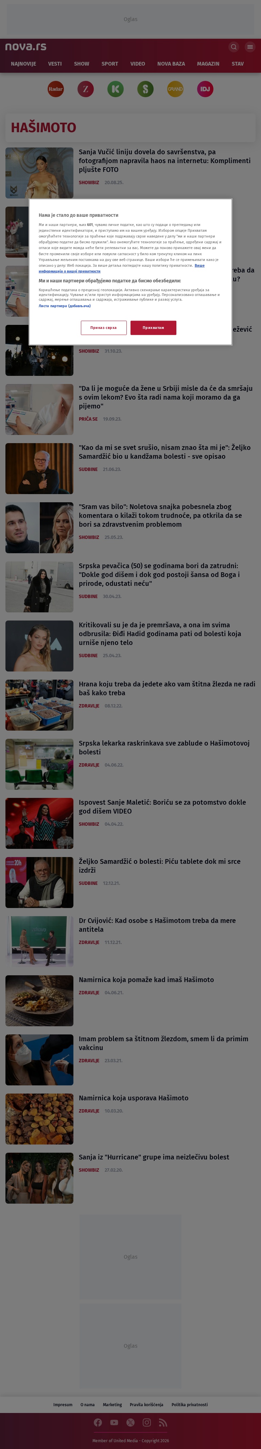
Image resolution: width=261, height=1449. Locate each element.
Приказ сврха (103, 327)
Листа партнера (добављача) (65, 305)
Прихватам (153, 327)
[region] (130, 271)
